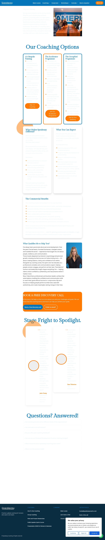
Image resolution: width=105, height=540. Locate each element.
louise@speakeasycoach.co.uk (87, 511)
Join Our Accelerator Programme (52, 114)
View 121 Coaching (32, 106)
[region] (84, 527)
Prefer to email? (51, 307)
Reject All (83, 533)
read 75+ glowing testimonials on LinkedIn (60, 232)
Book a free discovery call (33, 307)
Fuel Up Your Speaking (73, 118)
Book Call (99, 3)
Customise (73, 533)
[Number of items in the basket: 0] (92, 3)
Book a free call (83, 515)
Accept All (94, 533)
